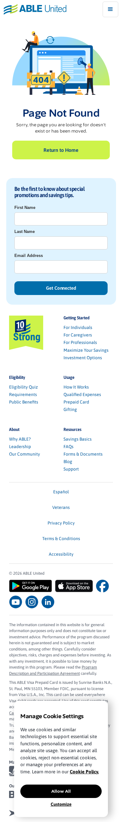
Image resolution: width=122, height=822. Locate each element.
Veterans (61, 507)
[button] (110, 9)
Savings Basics (78, 439)
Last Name (24, 231)
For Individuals (78, 327)
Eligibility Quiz (23, 386)
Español (61, 491)
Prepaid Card (76, 401)
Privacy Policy (61, 522)
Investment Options (83, 357)
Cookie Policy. (84, 771)
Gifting (70, 409)
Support (71, 469)
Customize (61, 804)
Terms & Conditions (61, 538)
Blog (68, 461)
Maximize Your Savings (86, 350)
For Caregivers (78, 334)
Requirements (23, 394)
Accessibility (61, 554)
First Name (24, 207)
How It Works (76, 386)
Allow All (61, 791)
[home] (33, 9)
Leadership (20, 446)
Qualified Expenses (82, 394)
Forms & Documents (83, 454)
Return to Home (61, 150)
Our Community (24, 454)
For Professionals (80, 342)
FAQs (69, 446)
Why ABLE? (20, 439)
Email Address (28, 255)
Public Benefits (23, 401)
